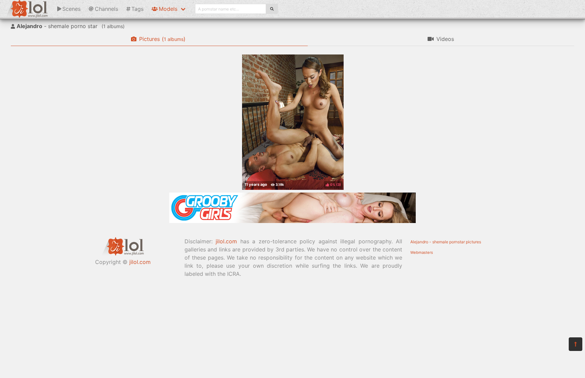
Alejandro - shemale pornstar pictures (445, 241)
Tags (137, 8)
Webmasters (421, 252)
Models (168, 8)
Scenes (71, 8)
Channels (106, 8)
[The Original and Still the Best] (292, 221)
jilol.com (140, 262)
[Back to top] (575, 344)
